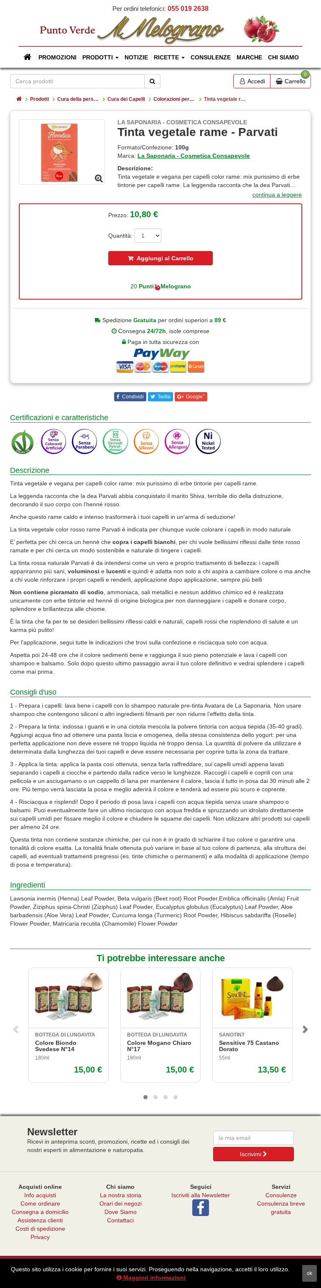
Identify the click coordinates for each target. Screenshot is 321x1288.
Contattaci (120, 1220)
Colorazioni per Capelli (180, 99)
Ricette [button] (167, 57)
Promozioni (57, 57)
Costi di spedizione (40, 1228)
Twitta (163, 397)
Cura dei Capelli (126, 99)
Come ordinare (40, 1203)
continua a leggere (277, 194)
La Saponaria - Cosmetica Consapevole (194, 155)
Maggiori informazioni (154, 1277)
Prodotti (39, 99)
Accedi (255, 81)
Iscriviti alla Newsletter (200, 1195)
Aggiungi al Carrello (163, 258)
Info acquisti (40, 1195)
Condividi (132, 397)
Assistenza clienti (40, 1220)
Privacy (40, 1237)
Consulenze (211, 57)
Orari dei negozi (120, 1203)
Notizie (136, 57)
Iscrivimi (251, 1154)
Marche (249, 57)
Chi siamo (283, 57)
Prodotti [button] (98, 57)
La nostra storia (120, 1195)
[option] (62, 151)
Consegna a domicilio (40, 1211)
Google (195, 396)
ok (309, 1273)
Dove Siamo (120, 1211)
